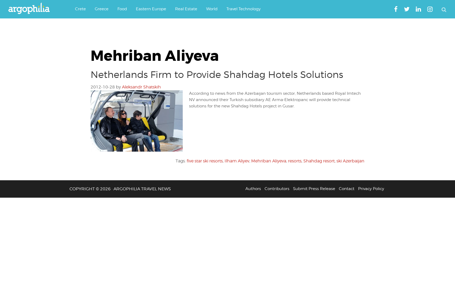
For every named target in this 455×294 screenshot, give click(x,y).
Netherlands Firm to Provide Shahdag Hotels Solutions (217, 74)
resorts (294, 160)
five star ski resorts (205, 160)
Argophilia (31, 8)
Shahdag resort (319, 160)
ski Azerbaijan (350, 160)
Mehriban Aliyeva (268, 160)
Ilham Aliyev (237, 160)
